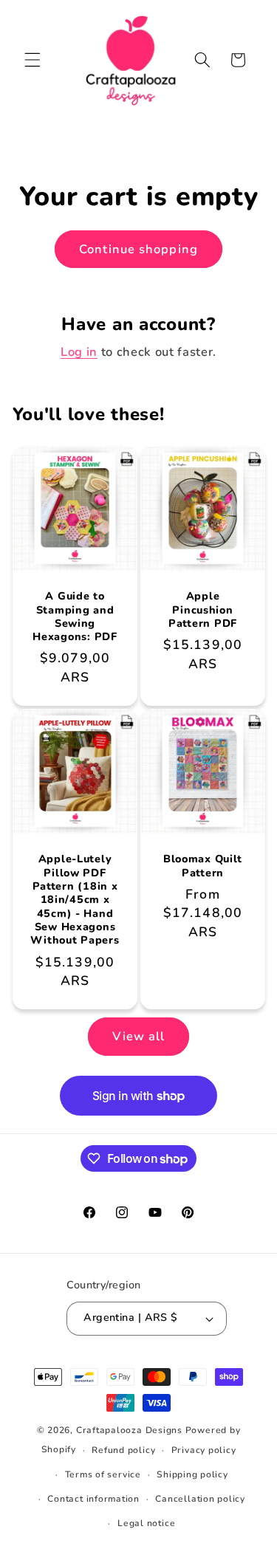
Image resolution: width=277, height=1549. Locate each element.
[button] (32, 60)
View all (138, 1036)
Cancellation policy (200, 1499)
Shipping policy (192, 1474)
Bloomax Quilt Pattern (202, 865)
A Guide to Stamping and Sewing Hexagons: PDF (75, 617)
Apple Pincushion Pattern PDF (202, 610)
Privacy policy (203, 1450)
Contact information (93, 1499)
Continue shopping (138, 249)
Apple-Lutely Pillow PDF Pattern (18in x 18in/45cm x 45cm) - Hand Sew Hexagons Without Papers (74, 899)
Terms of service (103, 1474)
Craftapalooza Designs (129, 1430)
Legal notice (146, 1523)
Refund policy (123, 1450)
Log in (79, 351)
